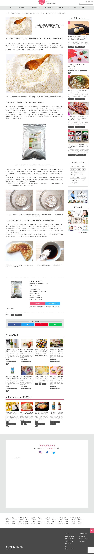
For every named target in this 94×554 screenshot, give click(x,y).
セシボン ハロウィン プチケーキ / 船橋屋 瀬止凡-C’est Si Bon (41, 351)
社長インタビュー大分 (10, 361)
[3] (78, 88)
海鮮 (72, 182)
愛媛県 (14, 523)
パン (84, 169)
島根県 (54, 521)
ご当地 (77, 180)
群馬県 (65, 518)
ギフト (72, 166)
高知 (72, 174)
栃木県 (59, 518)
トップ (11, 7)
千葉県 (78, 518)
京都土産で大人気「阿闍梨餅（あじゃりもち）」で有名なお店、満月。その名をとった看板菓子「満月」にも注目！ (78, 38)
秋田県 (33, 518)
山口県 (73, 521)
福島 (37, 355)
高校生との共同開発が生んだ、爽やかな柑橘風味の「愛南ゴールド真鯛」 (56, 351)
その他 (80, 523)
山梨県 (47, 520)
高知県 (20, 523)
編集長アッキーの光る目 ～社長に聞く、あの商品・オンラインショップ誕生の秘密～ (12, 355)
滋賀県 (7, 521)
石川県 (34, 520)
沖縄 (76, 172)
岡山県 (60, 521)
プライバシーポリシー (83, 538)
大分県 (52, 523)
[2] (78, 62)
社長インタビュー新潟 (10, 424)
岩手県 (20, 518)
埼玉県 (72, 518)
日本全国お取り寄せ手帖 (14, 547)
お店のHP (37, 303)
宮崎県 (59, 523)
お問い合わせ (82, 536)
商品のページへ (53, 303)
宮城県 (26, 518)
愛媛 (55, 359)
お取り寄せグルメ (35, 7)
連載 (68, 7)
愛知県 (73, 520)
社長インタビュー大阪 (25, 361)
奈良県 (33, 521)
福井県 (41, 520)
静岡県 (67, 520)
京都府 (14, 521)
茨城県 (52, 518)
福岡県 (26, 523)
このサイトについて (83, 533)
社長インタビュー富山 (40, 424)
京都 (73, 46)
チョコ (72, 180)
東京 (13, 314)
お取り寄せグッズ (48, 7)
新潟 (7, 421)
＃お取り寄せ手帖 (51, 448)
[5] (78, 142)
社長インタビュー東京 (55, 388)
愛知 (25, 386)
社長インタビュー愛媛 (55, 361)
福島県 (46, 518)
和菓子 (83, 177)
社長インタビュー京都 (79, 46)
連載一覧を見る (84, 232)
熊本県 (46, 523)
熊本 (82, 70)
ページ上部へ (92, 530)
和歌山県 (40, 521)
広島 (73, 126)
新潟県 (21, 520)
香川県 (7, 523)
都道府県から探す (22, 7)
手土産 (45, 355)
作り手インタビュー (79, 7)
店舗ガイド (60, 7)
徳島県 (80, 521)
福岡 (73, 70)
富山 (37, 421)
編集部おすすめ (18, 314)
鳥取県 (47, 521)
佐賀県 (33, 523)
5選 (85, 70)
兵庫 (69, 70)
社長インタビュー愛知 (25, 388)
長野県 (54, 520)
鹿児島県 (66, 523)
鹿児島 (72, 177)
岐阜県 (60, 520)
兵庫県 (26, 521)
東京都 (7, 520)
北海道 (77, 166)
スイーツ (41, 355)
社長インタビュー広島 (79, 126)
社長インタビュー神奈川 (11, 388)
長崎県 (39, 523)
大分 (7, 359)
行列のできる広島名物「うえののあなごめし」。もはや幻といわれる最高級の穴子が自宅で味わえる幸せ (78, 118)
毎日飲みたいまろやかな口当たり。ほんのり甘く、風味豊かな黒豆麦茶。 (27, 351)
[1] (78, 34)
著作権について (82, 541)
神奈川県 (14, 520)
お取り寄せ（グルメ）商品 (40, 353)
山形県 (39, 518)
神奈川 (7, 386)
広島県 (67, 521)
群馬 (76, 182)
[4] (78, 114)
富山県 (28, 520)
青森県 (14, 518)
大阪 (25, 359)
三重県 (80, 520)
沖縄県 (73, 523)
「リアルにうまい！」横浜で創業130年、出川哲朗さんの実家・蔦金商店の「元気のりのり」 (78, 146)
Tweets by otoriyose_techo (16, 457)
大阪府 (20, 521)
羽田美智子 (73, 169)
